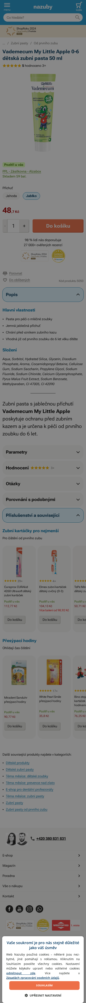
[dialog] (43, 969)
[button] (43, 995)
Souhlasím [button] (44, 985)
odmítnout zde (20, 973)
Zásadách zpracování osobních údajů (32, 978)
